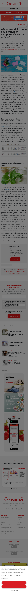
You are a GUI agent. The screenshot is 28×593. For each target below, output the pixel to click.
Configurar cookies (14, 590)
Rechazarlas (14, 586)
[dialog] (14, 579)
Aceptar (14, 583)
